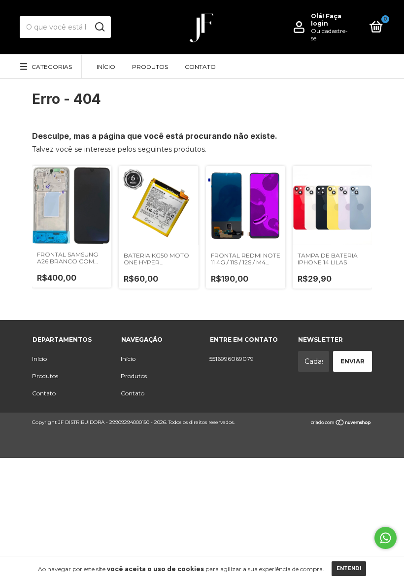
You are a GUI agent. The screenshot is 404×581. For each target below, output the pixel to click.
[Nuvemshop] (341, 423)
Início (106, 66)
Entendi (349, 568)
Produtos (150, 66)
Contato (200, 66)
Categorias (52, 66)
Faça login (326, 19)
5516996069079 (231, 358)
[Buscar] (99, 27)
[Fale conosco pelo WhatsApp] (385, 538)
